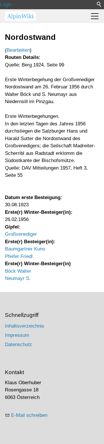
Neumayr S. (18, 278)
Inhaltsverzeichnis (24, 326)
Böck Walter (18, 271)
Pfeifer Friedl (19, 256)
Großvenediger (21, 234)
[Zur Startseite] (20, 16)
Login (6, 4)
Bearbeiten (18, 50)
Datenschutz (18, 344)
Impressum (17, 335)
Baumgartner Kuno (25, 249)
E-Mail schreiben (29, 415)
